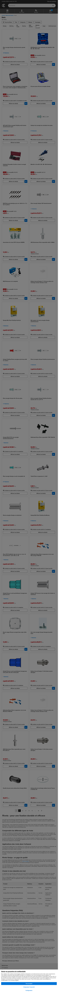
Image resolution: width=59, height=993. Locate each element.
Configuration (29, 990)
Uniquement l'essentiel (29, 987)
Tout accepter (29, 983)
